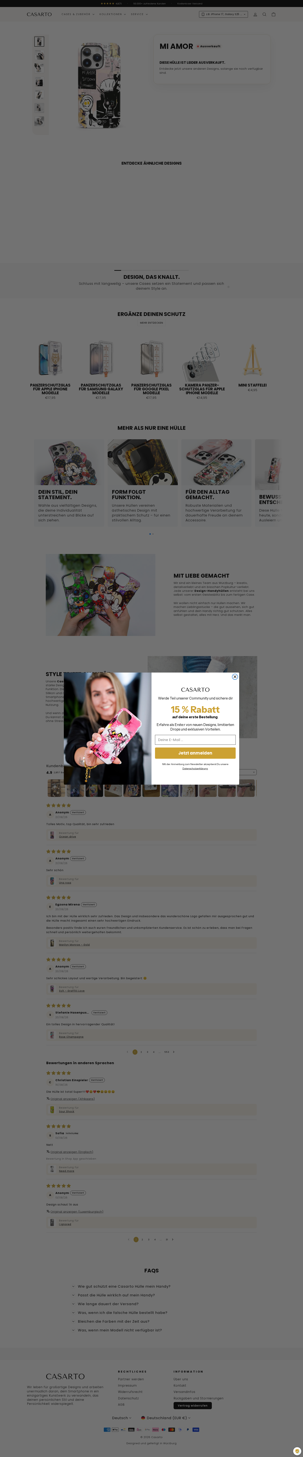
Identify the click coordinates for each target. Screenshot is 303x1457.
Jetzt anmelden (195, 753)
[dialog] (297, 1451)
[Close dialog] (235, 677)
